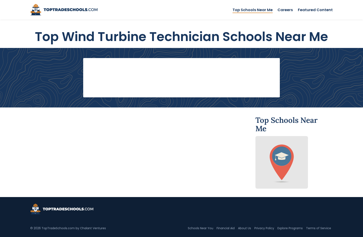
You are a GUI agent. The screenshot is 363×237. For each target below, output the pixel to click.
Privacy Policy (264, 228)
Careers (285, 9)
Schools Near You (200, 228)
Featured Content (315, 9)
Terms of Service (318, 228)
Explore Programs (290, 228)
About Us (244, 228)
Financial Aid (226, 228)
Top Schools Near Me (253, 9)
